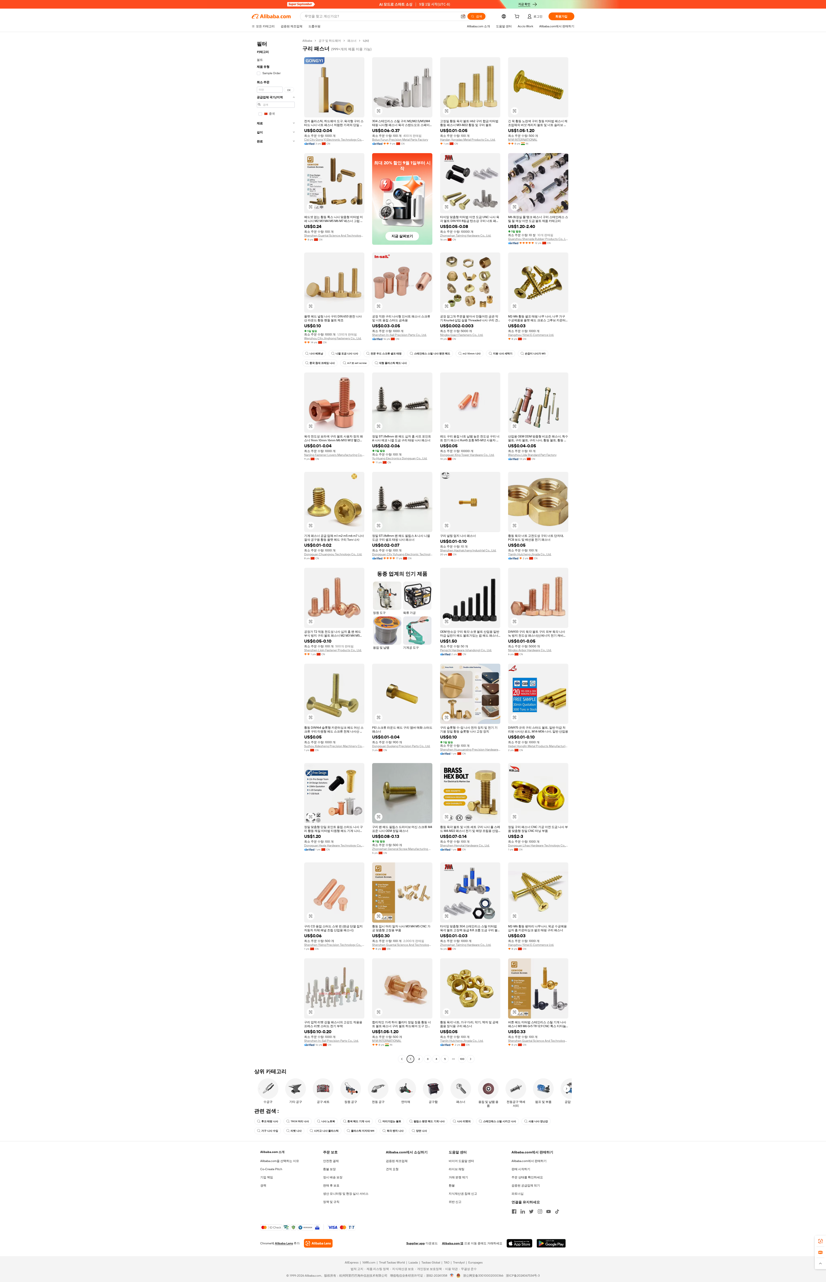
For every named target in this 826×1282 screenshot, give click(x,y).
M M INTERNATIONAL (522, 139)
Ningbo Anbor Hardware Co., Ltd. (530, 650)
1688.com (368, 1262)
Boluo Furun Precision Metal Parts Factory (400, 139)
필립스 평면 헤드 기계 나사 (429, 1121)
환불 (452, 1185)
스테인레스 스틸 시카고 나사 (499, 1121)
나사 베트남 (316, 353)
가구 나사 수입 (269, 1130)
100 (462, 1058)
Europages (475, 1262)
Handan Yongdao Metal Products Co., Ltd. (467, 139)
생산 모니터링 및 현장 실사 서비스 (345, 1193)
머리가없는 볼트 (391, 1121)
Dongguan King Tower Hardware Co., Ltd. (467, 455)
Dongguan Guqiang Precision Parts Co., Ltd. (401, 746)
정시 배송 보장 (332, 1177)
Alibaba (307, 40)
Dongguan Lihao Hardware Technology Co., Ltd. (538, 845)
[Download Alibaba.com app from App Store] (519, 1243)
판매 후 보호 (331, 1185)
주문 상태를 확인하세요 (527, 1177)
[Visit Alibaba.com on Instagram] (539, 1211)
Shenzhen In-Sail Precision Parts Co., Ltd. (399, 335)
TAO (446, 1262)
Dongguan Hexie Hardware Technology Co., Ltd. (334, 845)
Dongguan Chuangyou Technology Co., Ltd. (333, 554)
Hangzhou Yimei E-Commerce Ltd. (531, 335)
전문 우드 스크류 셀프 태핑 (386, 353)
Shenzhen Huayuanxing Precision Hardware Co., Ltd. (470, 749)
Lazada (413, 1262)
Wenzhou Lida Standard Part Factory (532, 455)
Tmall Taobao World (392, 1262)
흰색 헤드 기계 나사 (358, 1121)
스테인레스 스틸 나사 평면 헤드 (432, 353)
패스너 (351, 40)
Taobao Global (430, 1262)
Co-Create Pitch (271, 1169)
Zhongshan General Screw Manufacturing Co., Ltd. (402, 849)
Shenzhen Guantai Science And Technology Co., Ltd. (334, 235)
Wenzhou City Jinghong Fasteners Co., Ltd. (332, 338)
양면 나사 (421, 1130)
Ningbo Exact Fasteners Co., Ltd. (461, 335)
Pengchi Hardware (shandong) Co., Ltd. (466, 650)
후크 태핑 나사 (269, 1121)
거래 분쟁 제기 (458, 1177)
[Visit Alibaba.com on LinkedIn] (522, 1211)
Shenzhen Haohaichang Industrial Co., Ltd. (468, 550)
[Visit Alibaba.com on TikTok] (557, 1211)
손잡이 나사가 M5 (535, 353)
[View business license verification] (452, 1275)
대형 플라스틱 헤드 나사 (393, 363)
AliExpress (352, 1262)
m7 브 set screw (357, 363)
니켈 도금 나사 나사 (347, 353)
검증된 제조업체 (397, 1161)
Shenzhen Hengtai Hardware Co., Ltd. (465, 845)
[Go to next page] (471, 1059)
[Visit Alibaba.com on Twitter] (531, 1211)
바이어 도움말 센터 (461, 1161)
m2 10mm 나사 (472, 353)
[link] (820, 1241)
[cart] (518, 17)
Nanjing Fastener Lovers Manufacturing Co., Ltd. (334, 455)
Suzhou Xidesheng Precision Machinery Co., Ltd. (334, 746)
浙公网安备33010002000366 (483, 1275)
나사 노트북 (328, 1121)
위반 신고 (455, 1202)
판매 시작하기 (521, 1169)
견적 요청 (392, 1169)
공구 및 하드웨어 (330, 40)
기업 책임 (266, 1177)
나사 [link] (366, 40)
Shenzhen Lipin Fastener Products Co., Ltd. (333, 650)
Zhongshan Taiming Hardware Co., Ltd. (465, 235)
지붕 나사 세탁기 (502, 353)
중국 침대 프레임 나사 (322, 363)
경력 (263, 1185)
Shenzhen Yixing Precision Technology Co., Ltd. (334, 944)
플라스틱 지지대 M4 (362, 1130)
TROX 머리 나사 (300, 1121)
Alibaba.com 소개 (272, 1152)
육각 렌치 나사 (395, 1130)
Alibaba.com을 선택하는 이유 (279, 1161)
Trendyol (459, 1262)
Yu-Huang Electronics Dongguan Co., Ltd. (399, 458)
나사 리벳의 (464, 1121)
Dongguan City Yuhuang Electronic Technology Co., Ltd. (402, 554)
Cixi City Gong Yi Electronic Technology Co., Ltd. (334, 139)
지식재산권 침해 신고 (463, 1193)
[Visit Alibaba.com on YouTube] (548, 1211)
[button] (463, 16)
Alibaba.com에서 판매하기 (529, 1161)
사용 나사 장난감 (538, 1121)
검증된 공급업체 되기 (526, 1185)
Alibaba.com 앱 (452, 1243)
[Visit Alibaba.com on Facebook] (514, 1211)
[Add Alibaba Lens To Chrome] (318, 1243)
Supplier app (415, 1243)
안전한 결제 (331, 1161)
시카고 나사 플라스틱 (326, 1130)
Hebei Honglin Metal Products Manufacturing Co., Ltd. (538, 746)
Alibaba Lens (284, 1243)
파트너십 (518, 1193)
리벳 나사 (296, 1130)
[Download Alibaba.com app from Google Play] (551, 1243)
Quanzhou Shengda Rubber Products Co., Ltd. (538, 239)
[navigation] (275, 550)
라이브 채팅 (456, 1169)
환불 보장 (329, 1169)
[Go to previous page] (402, 1059)
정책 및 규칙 (331, 1202)
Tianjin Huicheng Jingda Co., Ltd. (529, 554)
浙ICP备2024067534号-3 (523, 1275)
